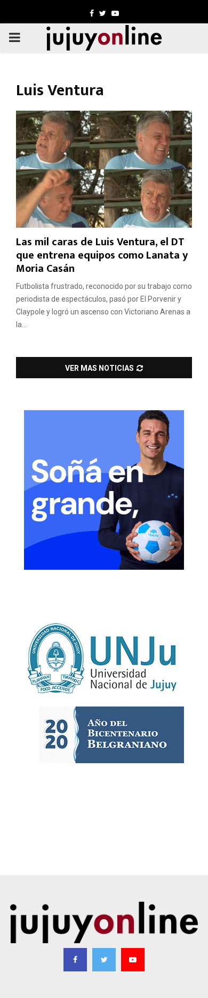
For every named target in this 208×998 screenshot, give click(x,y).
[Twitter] (104, 959)
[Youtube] (133, 959)
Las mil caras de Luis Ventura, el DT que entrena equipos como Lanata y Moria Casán (102, 255)
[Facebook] (75, 959)
